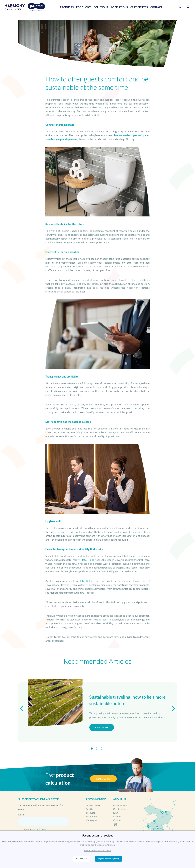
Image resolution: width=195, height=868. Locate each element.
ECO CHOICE (83, 7)
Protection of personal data (97, 850)
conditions (40, 829)
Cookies (117, 820)
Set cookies (81, 858)
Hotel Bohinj (86, 581)
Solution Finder (93, 805)
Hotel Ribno (87, 559)
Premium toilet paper (125, 135)
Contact (156, 7)
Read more (101, 727)
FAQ (115, 812)
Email (21, 814)
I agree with (34, 829)
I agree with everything (108, 858)
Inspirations (119, 7)
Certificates (139, 7)
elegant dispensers (66, 139)
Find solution (103, 778)
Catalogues (91, 820)
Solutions (101, 7)
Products (67, 7)
